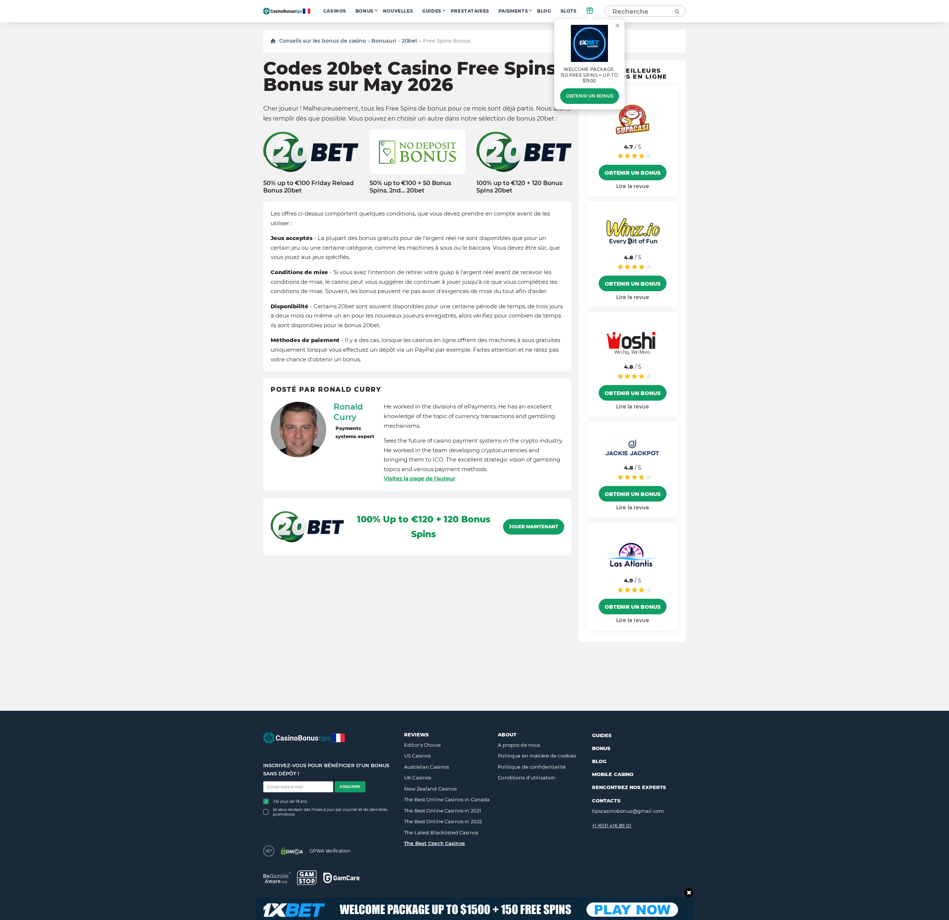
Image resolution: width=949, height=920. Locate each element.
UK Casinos (417, 778)
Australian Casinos (426, 767)
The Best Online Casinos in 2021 (442, 811)
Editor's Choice (422, 745)
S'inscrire (350, 787)
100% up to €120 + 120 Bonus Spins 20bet (519, 187)
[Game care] (341, 878)
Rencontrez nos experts (629, 787)
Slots (569, 11)
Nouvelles (398, 11)
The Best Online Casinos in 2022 (443, 821)
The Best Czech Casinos (434, 843)
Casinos (334, 11)
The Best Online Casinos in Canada (447, 799)
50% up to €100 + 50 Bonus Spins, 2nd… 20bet (410, 187)
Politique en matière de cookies (537, 756)
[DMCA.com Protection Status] (292, 851)
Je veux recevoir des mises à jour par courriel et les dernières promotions (330, 812)
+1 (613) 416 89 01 (611, 825)
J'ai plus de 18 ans (290, 801)
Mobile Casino (613, 774)
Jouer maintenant (533, 526)
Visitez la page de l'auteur (419, 478)
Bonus (365, 11)
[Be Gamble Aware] (277, 878)
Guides (432, 11)
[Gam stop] (307, 877)
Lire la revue (632, 186)
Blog (544, 11)
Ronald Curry (348, 412)
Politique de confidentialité (532, 767)
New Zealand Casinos (430, 789)
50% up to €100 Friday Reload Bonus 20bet (308, 187)
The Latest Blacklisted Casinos (441, 832)
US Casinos (417, 756)
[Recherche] (676, 11)
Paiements (513, 11)
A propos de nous (519, 745)
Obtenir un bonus (589, 96)
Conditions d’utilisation (526, 778)
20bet (409, 40)
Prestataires (470, 11)
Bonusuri (383, 40)
